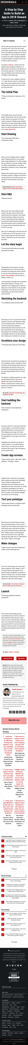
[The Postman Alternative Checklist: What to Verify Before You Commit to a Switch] (19, 813)
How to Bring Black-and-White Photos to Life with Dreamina (16, 846)
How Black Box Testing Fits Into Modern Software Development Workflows (8, 761)
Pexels (23, 1041)
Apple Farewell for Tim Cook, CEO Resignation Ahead (16, 919)
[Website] (10, 713)
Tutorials (16, 22)
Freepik (14, 1043)
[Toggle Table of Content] (23, 41)
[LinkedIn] (20, 713)
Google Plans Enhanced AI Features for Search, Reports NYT (15, 924)
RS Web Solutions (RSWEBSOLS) (17, 1039)
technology (9, 642)
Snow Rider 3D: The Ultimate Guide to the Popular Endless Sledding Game (16, 890)
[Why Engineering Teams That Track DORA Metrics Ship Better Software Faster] (19, 751)
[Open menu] (3, 989)
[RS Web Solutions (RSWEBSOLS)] (8, 2)
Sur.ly (16, 980)
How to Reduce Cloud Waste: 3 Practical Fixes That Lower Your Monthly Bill (15, 902)
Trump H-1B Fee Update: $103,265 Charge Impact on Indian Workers (15, 914)
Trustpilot (14, 969)
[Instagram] (23, 713)
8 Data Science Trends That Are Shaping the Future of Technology (15, 880)
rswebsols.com (14, 977)
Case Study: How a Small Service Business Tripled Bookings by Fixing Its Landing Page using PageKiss (15, 896)
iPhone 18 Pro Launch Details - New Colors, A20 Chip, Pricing (15, 929)
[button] (22, 2)
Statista (10, 65)
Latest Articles (9, 25)
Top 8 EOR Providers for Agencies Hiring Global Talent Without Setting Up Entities (16, 840)
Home (4, 25)
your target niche (10, 129)
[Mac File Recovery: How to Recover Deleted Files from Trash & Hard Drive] (8, 813)
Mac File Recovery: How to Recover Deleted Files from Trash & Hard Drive (8, 819)
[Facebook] (13, 713)
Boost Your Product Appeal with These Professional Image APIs (15, 856)
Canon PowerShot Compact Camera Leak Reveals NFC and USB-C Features (16, 934)
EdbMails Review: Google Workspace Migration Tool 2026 (19, 792)
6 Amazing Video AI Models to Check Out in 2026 (15, 851)
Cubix (4, 638)
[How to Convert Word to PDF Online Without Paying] (8, 780)
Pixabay (20, 1041)
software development (16, 638)
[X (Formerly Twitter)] (16, 713)
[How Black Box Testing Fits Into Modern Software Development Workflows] (8, 755)
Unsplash (16, 1041)
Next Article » (21, 658)
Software (12, 22)
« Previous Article (7, 658)
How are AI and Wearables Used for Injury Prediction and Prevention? (16, 861)
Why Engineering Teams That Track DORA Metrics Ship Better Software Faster (20, 757)
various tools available (7, 275)
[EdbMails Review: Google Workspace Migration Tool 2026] (19, 786)
